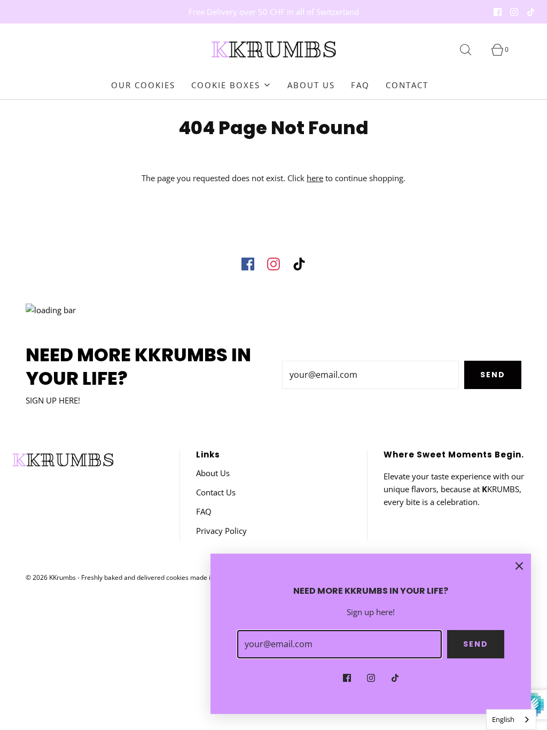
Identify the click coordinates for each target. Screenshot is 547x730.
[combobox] (511, 719)
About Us (311, 85)
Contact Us (216, 492)
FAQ (360, 85)
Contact (407, 85)
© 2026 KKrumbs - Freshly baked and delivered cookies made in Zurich (130, 577)
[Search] (471, 49)
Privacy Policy (221, 530)
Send (492, 374)
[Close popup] (519, 565)
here (315, 178)
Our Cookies (143, 85)
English (503, 719)
